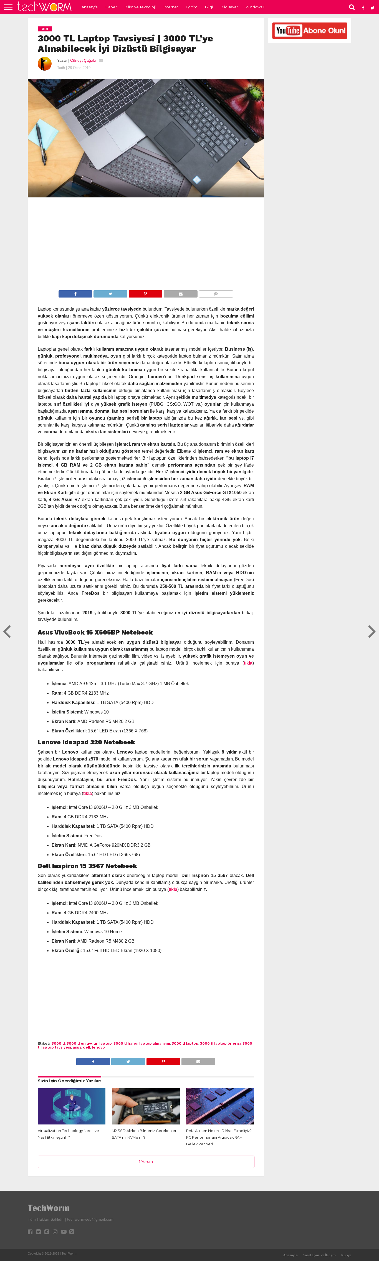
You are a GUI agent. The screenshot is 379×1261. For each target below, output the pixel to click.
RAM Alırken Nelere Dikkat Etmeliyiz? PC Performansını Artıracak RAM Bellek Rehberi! (219, 1137)
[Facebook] (75, 293)
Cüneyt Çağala (83, 60)
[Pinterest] (145, 293)
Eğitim (191, 7)
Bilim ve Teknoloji (140, 7)
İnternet (170, 7)
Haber (111, 7)
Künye (346, 1255)
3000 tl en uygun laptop (89, 1043)
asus (77, 1047)
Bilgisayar (229, 7)
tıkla (248, 663)
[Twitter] (110, 293)
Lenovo (98, 1047)
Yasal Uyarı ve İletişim (319, 1255)
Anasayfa (90, 7)
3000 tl (58, 1043)
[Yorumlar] (216, 293)
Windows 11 (255, 7)
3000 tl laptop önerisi (220, 1043)
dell (86, 1047)
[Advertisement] (146, 245)
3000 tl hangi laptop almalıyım (141, 1043)
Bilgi (209, 7)
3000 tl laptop (185, 1043)
